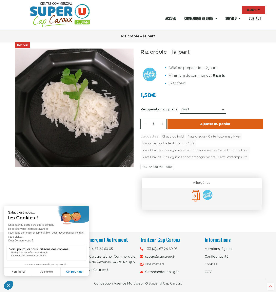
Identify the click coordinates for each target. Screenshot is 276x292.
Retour (22, 45)
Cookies (211, 264)
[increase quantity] (162, 124)
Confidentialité (217, 256)
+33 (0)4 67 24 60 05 (97, 249)
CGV (208, 272)
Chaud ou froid (173, 136)
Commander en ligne (162, 272)
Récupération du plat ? (159, 109)
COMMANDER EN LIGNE (198, 18)
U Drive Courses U (95, 270)
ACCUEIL (170, 18)
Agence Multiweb (128, 283)
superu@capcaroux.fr (160, 256)
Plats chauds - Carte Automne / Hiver (214, 136)
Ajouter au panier (215, 124)
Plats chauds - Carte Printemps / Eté (168, 143)
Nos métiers (154, 264)
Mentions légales (218, 249)
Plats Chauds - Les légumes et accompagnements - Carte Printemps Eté (195, 157)
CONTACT (255, 18)
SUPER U (231, 18)
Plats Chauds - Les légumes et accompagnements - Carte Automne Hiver (195, 150)
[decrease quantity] (145, 124)
